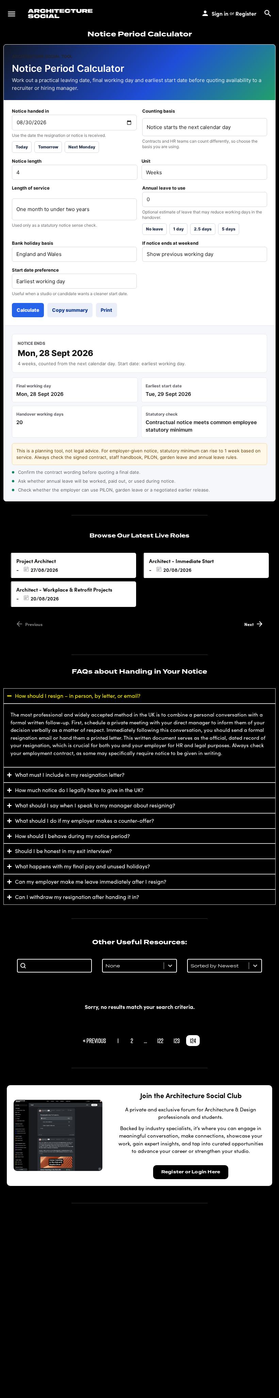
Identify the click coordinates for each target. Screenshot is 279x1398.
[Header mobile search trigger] (267, 13)
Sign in (220, 13)
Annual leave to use (163, 188)
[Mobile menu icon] (11, 13)
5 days (228, 228)
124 (193, 1041)
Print (106, 310)
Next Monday (81, 146)
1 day (178, 228)
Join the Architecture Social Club (191, 1095)
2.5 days (203, 228)
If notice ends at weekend (170, 243)
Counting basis (158, 111)
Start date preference (35, 270)
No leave (154, 228)
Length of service (31, 188)
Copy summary (70, 310)
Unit (146, 161)
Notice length (27, 161)
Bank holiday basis (32, 243)
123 (177, 1041)
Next (249, 624)
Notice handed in (30, 111)
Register (246, 13)
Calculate (28, 310)
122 (160, 1041)
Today (22, 146)
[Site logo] (61, 13)
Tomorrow (48, 146)
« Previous (94, 1041)
